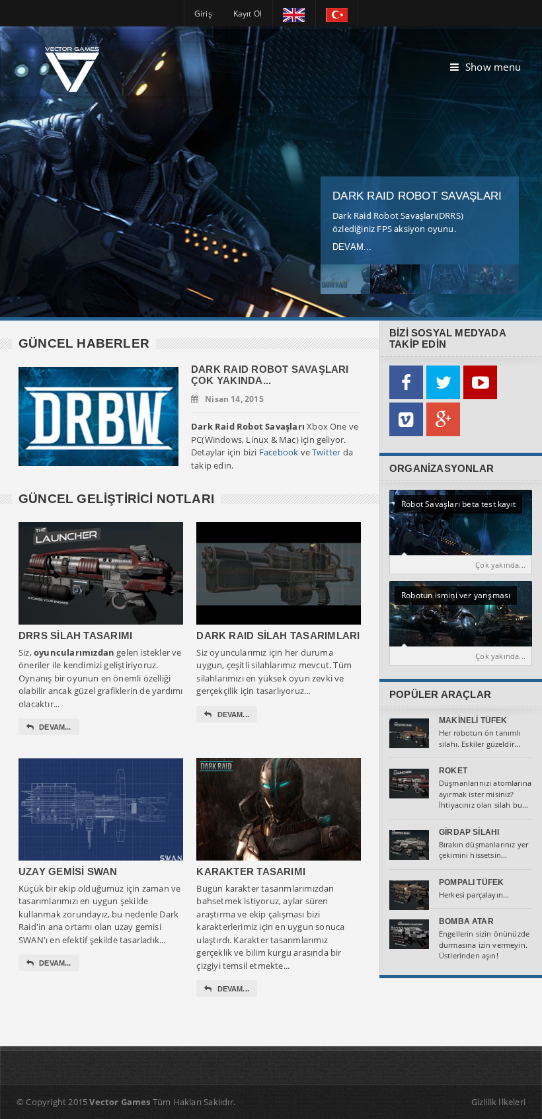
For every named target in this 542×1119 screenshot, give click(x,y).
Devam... (352, 247)
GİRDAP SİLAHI (469, 832)
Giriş (203, 13)
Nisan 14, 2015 (234, 399)
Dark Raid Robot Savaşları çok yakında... (270, 375)
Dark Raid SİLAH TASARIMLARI (278, 635)
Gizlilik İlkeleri (498, 1102)
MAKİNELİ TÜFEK (473, 720)
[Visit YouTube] (480, 382)
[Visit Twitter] (443, 382)
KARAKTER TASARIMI (250, 871)
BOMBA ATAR (466, 921)
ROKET (453, 770)
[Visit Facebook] (406, 382)
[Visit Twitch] (406, 419)
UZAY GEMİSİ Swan (68, 871)
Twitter (326, 452)
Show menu (493, 66)
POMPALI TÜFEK (471, 882)
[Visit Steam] (443, 419)
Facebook (279, 452)
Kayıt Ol (247, 13)
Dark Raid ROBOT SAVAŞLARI (417, 196)
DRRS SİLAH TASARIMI (75, 635)
